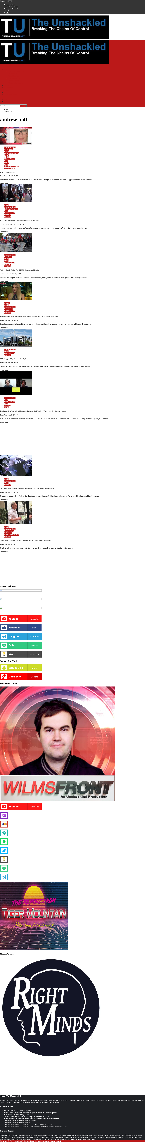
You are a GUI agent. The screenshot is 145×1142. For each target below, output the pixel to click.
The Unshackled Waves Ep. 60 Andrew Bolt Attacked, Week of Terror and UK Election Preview (33, 411)
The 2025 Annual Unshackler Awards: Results (20, 1121)
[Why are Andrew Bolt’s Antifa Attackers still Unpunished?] (16, 202)
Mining (6, 261)
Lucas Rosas (4, 224)
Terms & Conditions (11, 7)
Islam (6, 400)
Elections (87, 1135)
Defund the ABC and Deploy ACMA (16, 1115)
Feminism (112, 1135)
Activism (7, 303)
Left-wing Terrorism (11, 209)
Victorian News (9, 168)
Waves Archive (13, 81)
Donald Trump (9, 531)
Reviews (7, 101)
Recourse (113, 1137)
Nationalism (8, 533)
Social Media (32, 1139)
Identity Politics (10, 1137)
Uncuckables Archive (15, 83)
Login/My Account (11, 9)
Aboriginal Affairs (5, 1135)
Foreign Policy (120, 1135)
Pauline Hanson (9, 402)
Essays (6, 97)
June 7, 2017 (12, 492)
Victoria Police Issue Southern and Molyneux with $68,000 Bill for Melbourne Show (29, 316)
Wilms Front (12, 74)
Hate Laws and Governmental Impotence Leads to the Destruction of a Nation (31, 1119)
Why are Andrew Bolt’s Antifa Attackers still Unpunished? (20, 220)
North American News (11, 535)
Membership (8, 87)
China (35, 1135)
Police (6, 161)
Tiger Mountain (13, 76)
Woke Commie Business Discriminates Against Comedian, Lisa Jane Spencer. (30, 1113)
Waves (6, 407)
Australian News (9, 147)
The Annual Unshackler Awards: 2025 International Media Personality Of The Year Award (35, 1127)
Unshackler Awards (10, 94)
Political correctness (103, 1137)
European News (95, 1135)
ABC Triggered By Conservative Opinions (14, 359)
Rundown (7, 215)
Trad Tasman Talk (14, 78)
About (6, 11)
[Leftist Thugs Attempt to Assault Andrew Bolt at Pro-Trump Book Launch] (16, 523)
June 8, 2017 (12, 415)
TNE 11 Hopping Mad (7, 172)
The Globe (47, 1139)
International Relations (11, 153)
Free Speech (8, 309)
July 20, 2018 (12, 320)
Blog (6, 92)
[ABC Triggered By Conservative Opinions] (16, 346)
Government (8, 149)
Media (6, 157)
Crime (40, 1135)
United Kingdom (56, 1139)
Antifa (6, 205)
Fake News (8, 257)
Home (6, 67)
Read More (4, 183)
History (6, 99)
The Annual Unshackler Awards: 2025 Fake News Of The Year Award (28, 1125)
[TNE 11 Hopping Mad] (16, 144)
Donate (6, 90)
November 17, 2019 (16, 224)
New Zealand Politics (70, 1137)
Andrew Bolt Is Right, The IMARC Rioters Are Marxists (19, 270)
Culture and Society (60, 1135)
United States (67, 1139)
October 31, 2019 (15, 274)
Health (6, 151)
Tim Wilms (4, 176)
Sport (6, 165)
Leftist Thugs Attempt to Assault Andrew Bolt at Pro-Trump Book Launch (25, 540)
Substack (7, 85)
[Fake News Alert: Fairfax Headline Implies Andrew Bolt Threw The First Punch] (16, 475)
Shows (6, 69)
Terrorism (7, 405)
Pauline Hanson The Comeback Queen (17, 1111)
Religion (130, 1137)
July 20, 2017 (12, 363)
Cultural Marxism (47, 1135)
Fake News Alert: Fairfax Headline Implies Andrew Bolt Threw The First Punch (27, 488)
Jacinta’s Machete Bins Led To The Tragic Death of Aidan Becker (26, 1117)
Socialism (7, 217)
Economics (80, 1135)
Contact (7, 13)
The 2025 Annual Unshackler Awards (17, 1123)
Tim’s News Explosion (16, 71)
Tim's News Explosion (11, 166)
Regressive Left (9, 213)
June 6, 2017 (12, 544)
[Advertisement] (72, 439)
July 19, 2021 (12, 176)
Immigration (20, 1137)
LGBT (6, 155)
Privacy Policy (9, 5)
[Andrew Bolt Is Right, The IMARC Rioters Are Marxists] (16, 251)
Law (44, 1137)
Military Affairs (9, 159)
